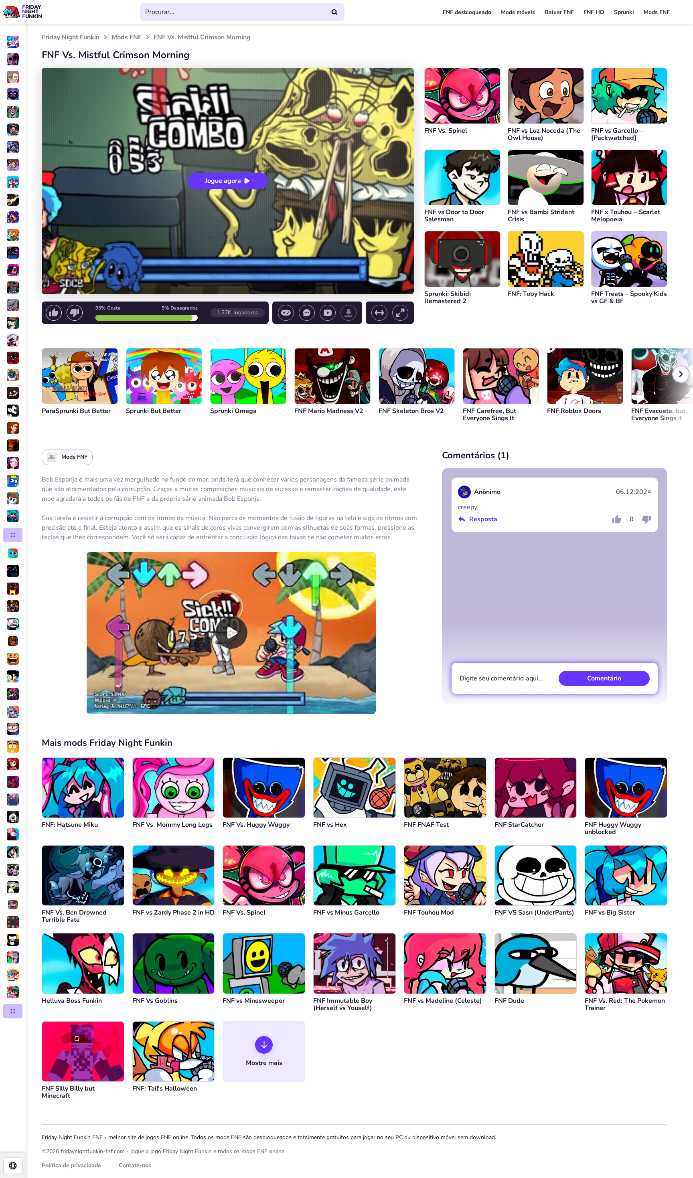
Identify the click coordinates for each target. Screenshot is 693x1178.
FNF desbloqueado (467, 12)
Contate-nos (135, 1165)
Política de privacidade (71, 1165)
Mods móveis (518, 12)
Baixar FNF (559, 12)
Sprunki (624, 12)
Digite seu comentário (501, 678)
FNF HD (594, 12)
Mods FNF (657, 12)
